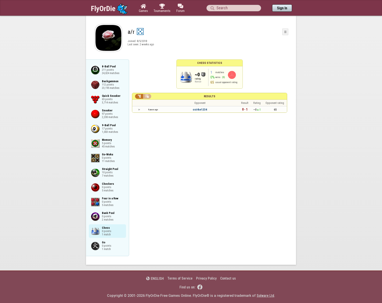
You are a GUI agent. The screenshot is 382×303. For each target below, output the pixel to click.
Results (209, 96)
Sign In (282, 8)
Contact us (228, 278)
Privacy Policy (206, 278)
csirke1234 (200, 109)
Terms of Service (180, 278)
